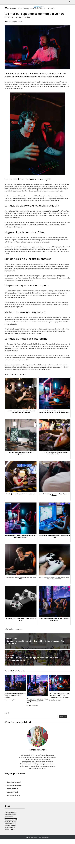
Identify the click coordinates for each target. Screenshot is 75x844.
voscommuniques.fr (10, 825)
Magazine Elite (45, 837)
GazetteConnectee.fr (10, 812)
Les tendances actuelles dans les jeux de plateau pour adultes (15, 695)
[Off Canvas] (6, 7)
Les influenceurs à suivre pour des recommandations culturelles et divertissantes (59, 695)
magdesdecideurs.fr (10, 821)
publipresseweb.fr (10, 827)
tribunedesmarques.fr (11, 818)
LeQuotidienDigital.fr (10, 814)
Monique (7, 21)
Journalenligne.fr (12, 792)
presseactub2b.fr (9, 829)
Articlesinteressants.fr (14, 785)
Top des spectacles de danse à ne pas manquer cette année (37, 701)
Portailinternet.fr (12, 789)
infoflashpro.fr (9, 816)
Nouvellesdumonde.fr (14, 782)
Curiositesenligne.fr (13, 795)
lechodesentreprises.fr (11, 820)
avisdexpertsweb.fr (10, 823)
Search (7, 713)
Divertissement (18, 629)
